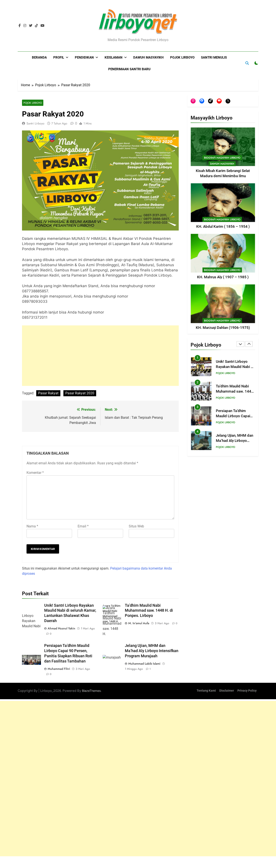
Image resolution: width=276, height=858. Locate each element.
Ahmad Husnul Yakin (61, 628)
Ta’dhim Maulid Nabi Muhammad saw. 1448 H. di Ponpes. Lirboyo (149, 610)
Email (83, 526)
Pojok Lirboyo (182, 57)
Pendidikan (84, 57)
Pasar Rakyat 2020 (79, 393)
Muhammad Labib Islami (144, 663)
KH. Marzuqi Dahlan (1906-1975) (223, 328)
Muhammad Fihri (59, 669)
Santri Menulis (214, 57)
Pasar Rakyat (48, 393)
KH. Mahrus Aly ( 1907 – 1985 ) (223, 277)
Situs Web (136, 526)
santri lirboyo (35, 123)
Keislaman (113, 57)
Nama (32, 526)
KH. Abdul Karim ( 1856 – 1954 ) (223, 227)
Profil (58, 57)
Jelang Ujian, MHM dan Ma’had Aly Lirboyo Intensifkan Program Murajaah (151, 650)
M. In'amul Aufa (138, 623)
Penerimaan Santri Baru (129, 69)
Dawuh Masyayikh (148, 57)
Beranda (39, 57)
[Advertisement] (100, 355)
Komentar (35, 473)
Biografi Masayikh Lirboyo (222, 158)
